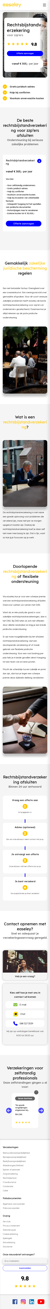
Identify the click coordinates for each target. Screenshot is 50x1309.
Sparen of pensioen (11, 1169)
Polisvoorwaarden (11, 1208)
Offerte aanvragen (25, 53)
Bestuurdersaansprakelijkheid (16, 1153)
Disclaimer (7, 1246)
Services (7, 1221)
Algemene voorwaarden (14, 1204)
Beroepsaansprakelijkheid (14, 1157)
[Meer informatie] (39, 161)
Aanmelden (25, 1268)
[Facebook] (14, 1301)
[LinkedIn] (31, 1301)
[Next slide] (41, 1110)
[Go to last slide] (9, 1110)
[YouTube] (41, 1301)
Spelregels (7, 1238)
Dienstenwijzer (9, 1230)
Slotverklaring (9, 1242)
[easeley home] (12, 5)
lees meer (18, 1114)
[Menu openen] (44, 5)
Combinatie (8, 1186)
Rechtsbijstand (9, 1178)
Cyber (5, 1190)
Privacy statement (11, 1225)
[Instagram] (23, 1301)
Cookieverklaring (10, 1234)
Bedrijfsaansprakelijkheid (14, 1161)
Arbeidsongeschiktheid (13, 1165)
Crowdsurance (9, 1182)
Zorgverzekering (10, 1174)
